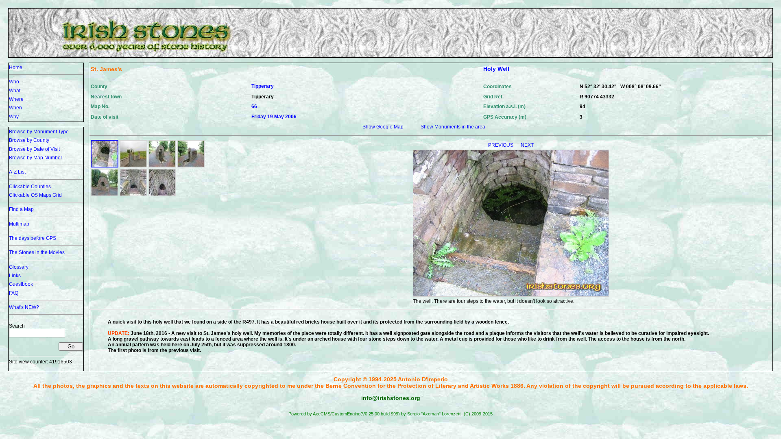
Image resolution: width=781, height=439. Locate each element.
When (15, 108)
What (14, 90)
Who (14, 82)
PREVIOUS (501, 145)
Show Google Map (383, 127)
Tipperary (262, 86)
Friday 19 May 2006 (274, 117)
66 (254, 106)
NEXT (527, 145)
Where (16, 99)
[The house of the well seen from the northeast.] (162, 166)
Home (15, 67)
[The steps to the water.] (133, 195)
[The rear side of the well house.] (104, 195)
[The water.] (162, 195)
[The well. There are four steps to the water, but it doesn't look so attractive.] (104, 166)
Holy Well (496, 68)
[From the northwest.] (191, 166)
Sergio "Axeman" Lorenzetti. (434, 413)
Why (14, 117)
